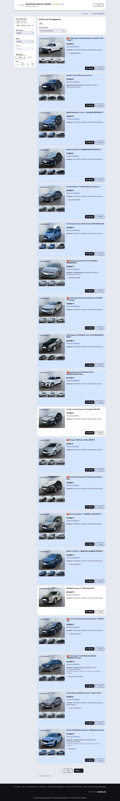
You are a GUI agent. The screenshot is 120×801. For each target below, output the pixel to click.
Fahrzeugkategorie (21, 19)
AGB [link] (23, 787)
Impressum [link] (17, 787)
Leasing (29, 57)
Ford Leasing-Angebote (43, 798)
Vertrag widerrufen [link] (32, 787)
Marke (18, 39)
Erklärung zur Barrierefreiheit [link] (73, 787)
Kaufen (20, 57)
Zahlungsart (19, 54)
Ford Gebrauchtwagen (60, 798)
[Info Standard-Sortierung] (67, 31)
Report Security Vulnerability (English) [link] (95, 787)
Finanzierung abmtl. (72, 46)
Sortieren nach (43, 27)
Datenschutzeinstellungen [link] (56, 787)
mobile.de (84, 798)
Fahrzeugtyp (19, 30)
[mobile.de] (101, 792)
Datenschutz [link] (43, 787)
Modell (18, 45)
